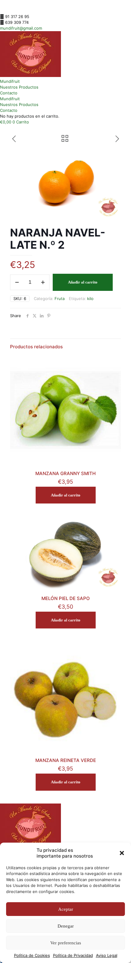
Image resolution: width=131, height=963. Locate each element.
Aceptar (65, 909)
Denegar (66, 926)
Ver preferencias (65, 942)
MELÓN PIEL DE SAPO (65, 598)
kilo (90, 298)
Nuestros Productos (19, 87)
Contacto (8, 92)
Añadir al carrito (82, 282)
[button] (122, 853)
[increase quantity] (42, 282)
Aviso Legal (106, 955)
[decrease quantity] (17, 282)
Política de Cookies (32, 955)
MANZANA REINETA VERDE (65, 760)
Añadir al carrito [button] (65, 495)
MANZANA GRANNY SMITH (65, 473)
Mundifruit (10, 81)
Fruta (60, 298)
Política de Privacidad (73, 955)
